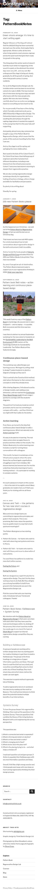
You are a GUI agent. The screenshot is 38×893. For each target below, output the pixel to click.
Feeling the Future (9, 566)
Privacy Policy (7, 888)
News (5, 877)
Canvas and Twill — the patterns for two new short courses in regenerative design (18, 506)
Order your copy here (15, 272)
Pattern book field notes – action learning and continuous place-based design (18, 285)
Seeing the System (10, 571)
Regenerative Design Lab (12, 864)
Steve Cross (9, 846)
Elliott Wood (7, 632)
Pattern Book (7, 860)
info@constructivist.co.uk (12, 804)
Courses (6, 869)
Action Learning (8, 433)
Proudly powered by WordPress (24, 888)
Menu (20, 10)
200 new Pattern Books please (17, 201)
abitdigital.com (19, 831)
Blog (4, 873)
